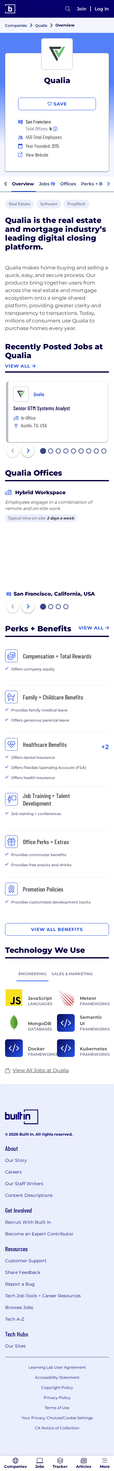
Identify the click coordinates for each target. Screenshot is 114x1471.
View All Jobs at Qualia (41, 1070)
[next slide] (28, 451)
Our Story (16, 1160)
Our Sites (15, 1346)
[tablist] (57, 973)
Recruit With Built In (28, 1222)
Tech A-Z (14, 1319)
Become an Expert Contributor (39, 1234)
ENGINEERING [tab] (32, 973)
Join (81, 9)
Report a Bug (20, 1284)
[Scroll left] (5, 184)
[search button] (68, 8)
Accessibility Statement (57, 1377)
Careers (13, 1172)
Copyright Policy (57, 1387)
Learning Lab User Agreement (57, 1367)
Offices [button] (68, 184)
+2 (105, 747)
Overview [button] (23, 184)
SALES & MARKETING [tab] (72, 973)
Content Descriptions (29, 1195)
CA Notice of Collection (57, 1428)
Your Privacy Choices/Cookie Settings (57, 1417)
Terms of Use (57, 1407)
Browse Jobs (19, 1307)
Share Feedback (22, 1272)
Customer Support (26, 1261)
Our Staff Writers (24, 1183)
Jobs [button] (47, 184)
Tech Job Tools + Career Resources (43, 1296)
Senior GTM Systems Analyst (41, 408)
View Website (37, 155)
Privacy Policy (57, 1397)
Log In (102, 9)
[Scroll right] (108, 184)
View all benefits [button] (57, 929)
